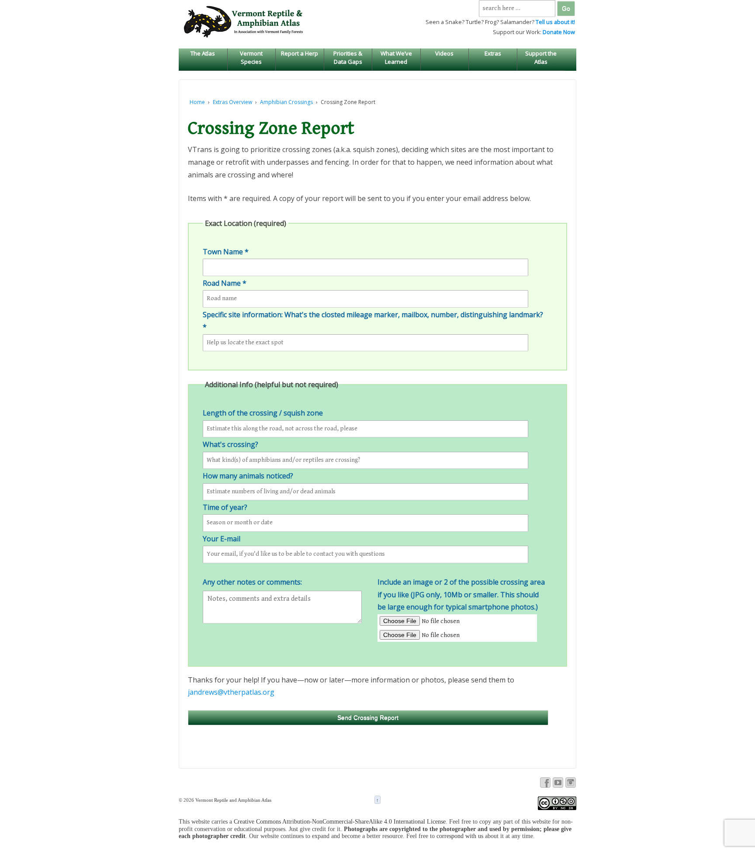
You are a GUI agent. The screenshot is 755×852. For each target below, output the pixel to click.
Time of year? (225, 507)
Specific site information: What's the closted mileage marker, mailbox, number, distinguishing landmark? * (373, 321)
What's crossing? (230, 444)
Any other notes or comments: (252, 582)
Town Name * (226, 251)
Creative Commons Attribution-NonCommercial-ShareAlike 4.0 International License (340, 821)
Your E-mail (221, 539)
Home (197, 102)
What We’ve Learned (396, 57)
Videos (444, 53)
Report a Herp (299, 53)
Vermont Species (251, 57)
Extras (493, 53)
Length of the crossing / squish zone (263, 413)
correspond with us (459, 836)
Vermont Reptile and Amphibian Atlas (232, 800)
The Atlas (202, 53)
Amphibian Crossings (286, 102)
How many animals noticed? (248, 476)
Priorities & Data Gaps (347, 57)
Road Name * (224, 283)
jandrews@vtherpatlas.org (231, 692)
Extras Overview (232, 102)
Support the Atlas (541, 57)
